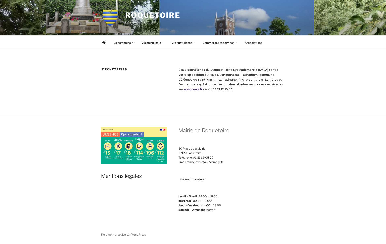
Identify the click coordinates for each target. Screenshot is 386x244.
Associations (253, 42)
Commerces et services (218, 42)
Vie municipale (151, 42)
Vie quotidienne (181, 42)
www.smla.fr (193, 89)
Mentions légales (121, 176)
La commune (122, 42)
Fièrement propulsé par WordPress (123, 234)
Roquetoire (152, 15)
